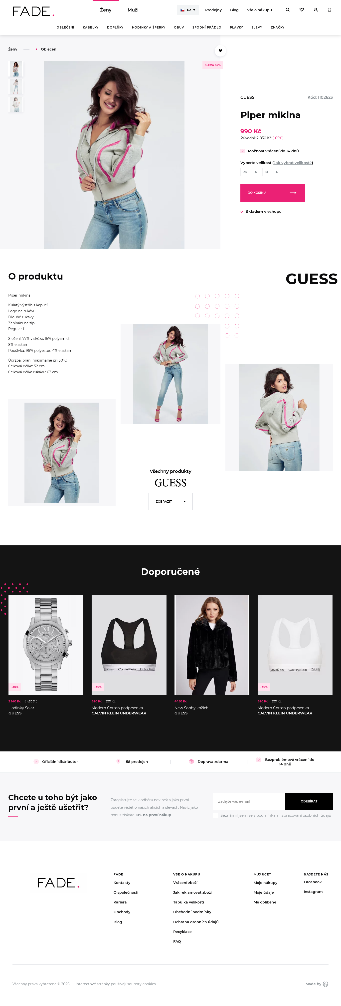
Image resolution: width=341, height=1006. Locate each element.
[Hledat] (288, 10)
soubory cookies (141, 984)
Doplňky (115, 27)
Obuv (179, 27)
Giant (325, 984)
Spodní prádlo (206, 27)
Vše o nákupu (259, 10)
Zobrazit (164, 501)
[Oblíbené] (302, 10)
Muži (133, 10)
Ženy (105, 10)
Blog (234, 10)
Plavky (236, 27)
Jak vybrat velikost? (293, 162)
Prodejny (213, 10)
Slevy (257, 27)
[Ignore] (273, 818)
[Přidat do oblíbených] (220, 51)
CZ (189, 10)
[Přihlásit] (316, 10)
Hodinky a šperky (149, 27)
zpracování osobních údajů (306, 815)
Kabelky (91, 27)
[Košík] (329, 10)
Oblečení (65, 27)
